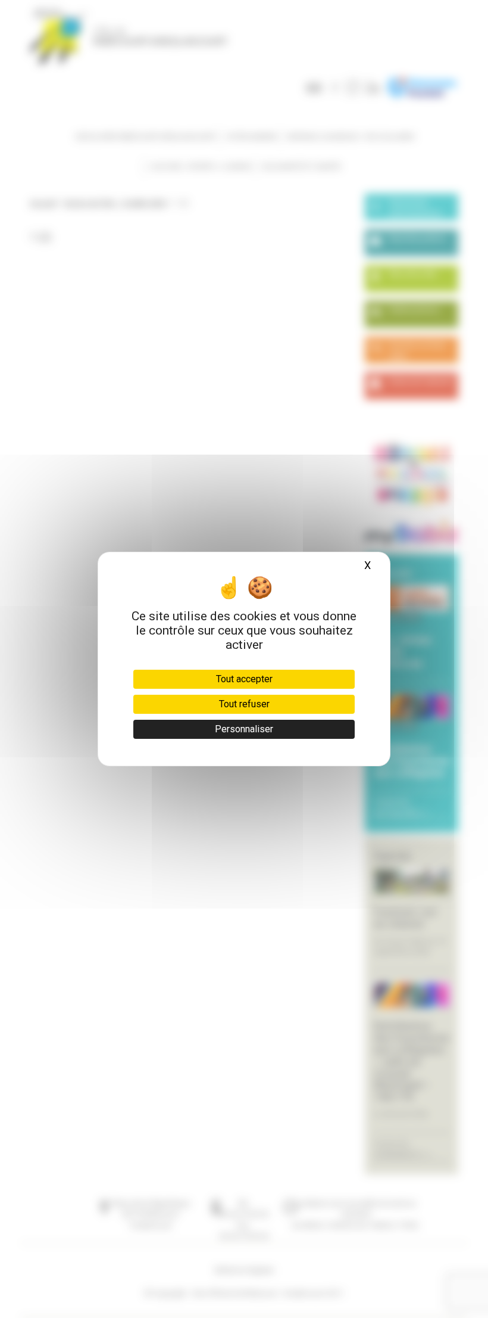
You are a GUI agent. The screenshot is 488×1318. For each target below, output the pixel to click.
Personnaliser (244, 729)
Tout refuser (244, 704)
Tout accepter (244, 679)
